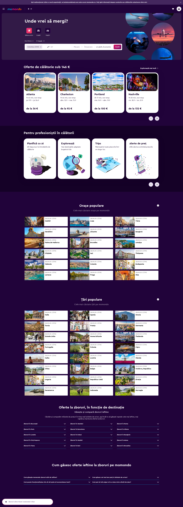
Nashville (134, 94)
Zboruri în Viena (29, 446)
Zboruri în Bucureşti (30, 424)
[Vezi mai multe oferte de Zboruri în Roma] (158, 424)
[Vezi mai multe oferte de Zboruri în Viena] (65, 446)
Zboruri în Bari (75, 446)
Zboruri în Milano (123, 429)
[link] (149, 68)
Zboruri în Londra (30, 435)
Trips (98, 143)
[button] (180, 2)
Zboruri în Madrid (76, 440)
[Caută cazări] (38, 30)
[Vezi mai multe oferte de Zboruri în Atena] (158, 440)
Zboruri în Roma (122, 424)
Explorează (67, 143)
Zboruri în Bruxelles (123, 446)
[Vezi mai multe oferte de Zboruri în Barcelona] (111, 429)
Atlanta (30, 94)
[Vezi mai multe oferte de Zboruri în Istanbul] (111, 424)
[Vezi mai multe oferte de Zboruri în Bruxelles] (158, 446)
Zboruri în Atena (122, 440)
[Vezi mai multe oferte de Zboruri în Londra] (65, 435)
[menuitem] (29, 32)
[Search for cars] (48, 30)
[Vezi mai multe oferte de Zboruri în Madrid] (111, 440)
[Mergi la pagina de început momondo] (14, 9)
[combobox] (29, 41)
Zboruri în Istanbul (76, 424)
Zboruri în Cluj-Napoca (32, 440)
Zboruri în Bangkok (123, 435)
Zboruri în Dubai (76, 435)
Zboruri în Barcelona (77, 429)
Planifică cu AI (35, 143)
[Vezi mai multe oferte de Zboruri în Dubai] (111, 435)
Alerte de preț (137, 143)
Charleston (66, 94)
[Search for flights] (29, 30)
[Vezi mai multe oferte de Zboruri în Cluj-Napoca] (65, 440)
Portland (99, 94)
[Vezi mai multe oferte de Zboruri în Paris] (65, 429)
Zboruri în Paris (29, 429)
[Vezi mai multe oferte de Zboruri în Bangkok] (158, 435)
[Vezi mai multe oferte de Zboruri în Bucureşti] (65, 424)
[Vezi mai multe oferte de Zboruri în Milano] (158, 429)
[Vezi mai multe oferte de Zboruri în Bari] (111, 446)
